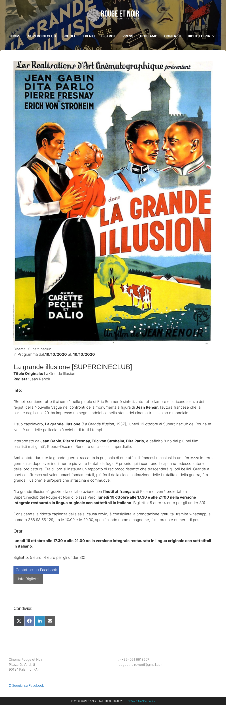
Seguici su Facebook (27, 685)
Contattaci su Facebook (36, 570)
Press (127, 36)
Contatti (172, 36)
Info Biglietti (28, 579)
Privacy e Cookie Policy (140, 701)
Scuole (69, 36)
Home (16, 36)
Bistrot (108, 36)
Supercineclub (42, 36)
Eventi (89, 36)
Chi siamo (149, 36)
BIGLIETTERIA (199, 36)
